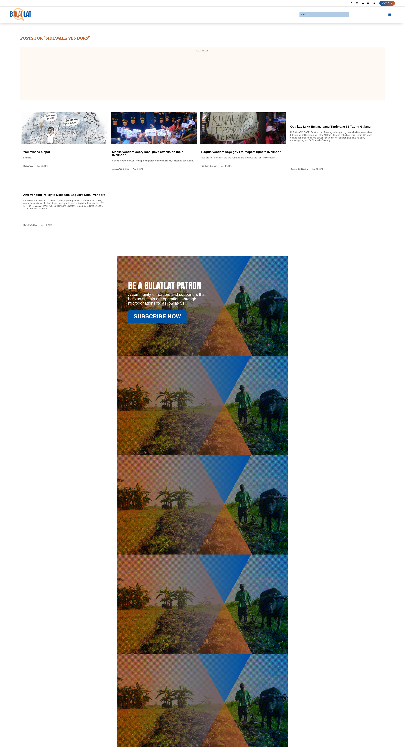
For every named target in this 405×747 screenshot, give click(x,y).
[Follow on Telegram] (374, 3)
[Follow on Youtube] (368, 3)
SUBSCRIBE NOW (157, 317)
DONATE (387, 3)
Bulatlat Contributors (299, 169)
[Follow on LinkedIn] (362, 3)
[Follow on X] (357, 3)
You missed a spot (65, 141)
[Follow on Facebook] (351, 3)
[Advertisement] (202, 76)
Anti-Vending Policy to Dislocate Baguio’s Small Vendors (65, 204)
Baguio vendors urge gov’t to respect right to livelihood (243, 141)
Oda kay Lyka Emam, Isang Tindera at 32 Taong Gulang (332, 141)
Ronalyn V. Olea (30, 225)
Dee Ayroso (28, 166)
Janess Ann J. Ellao (120, 169)
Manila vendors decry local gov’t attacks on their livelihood (154, 141)
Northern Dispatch (209, 166)
